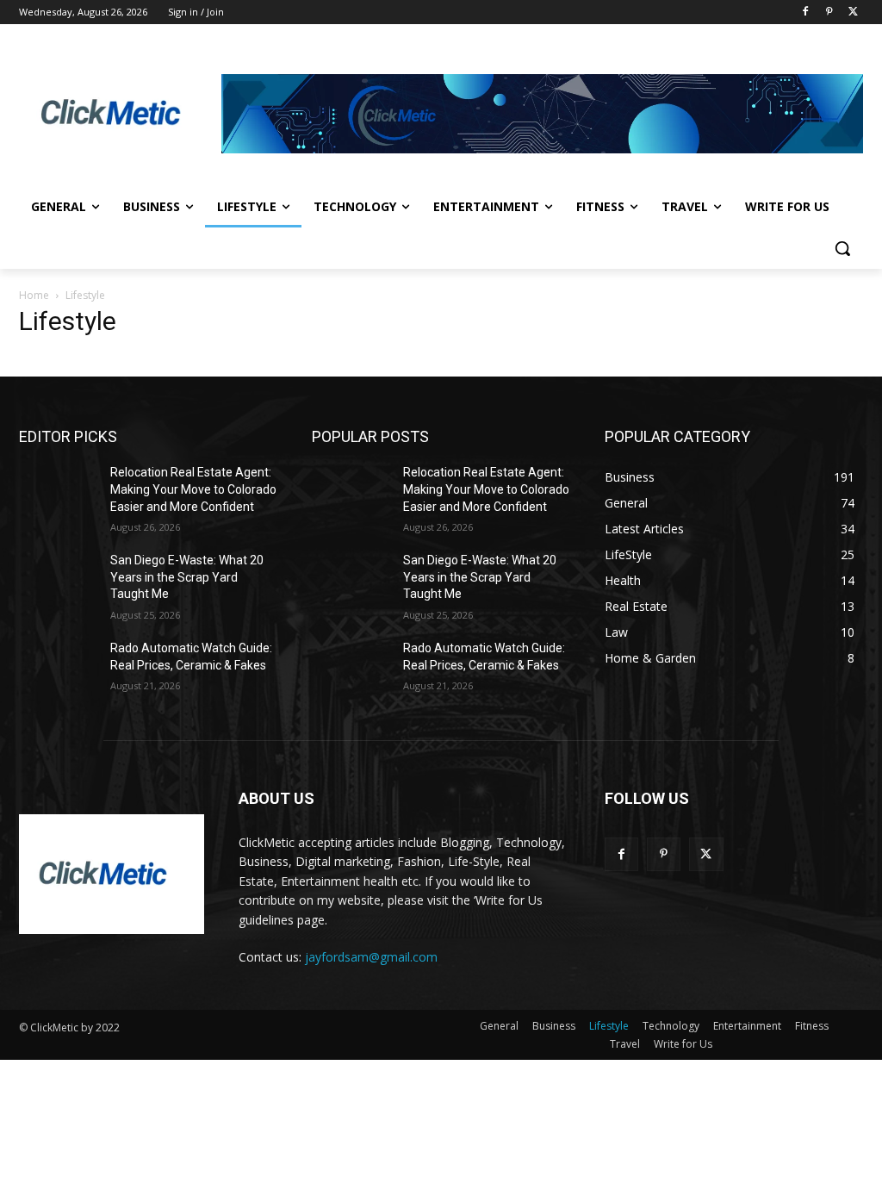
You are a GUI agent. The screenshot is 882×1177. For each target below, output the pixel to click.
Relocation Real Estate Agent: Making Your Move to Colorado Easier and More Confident (193, 489)
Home (34, 295)
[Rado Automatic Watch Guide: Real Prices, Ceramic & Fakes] (57, 667)
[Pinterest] (829, 12)
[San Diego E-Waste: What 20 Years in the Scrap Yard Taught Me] (57, 579)
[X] (853, 12)
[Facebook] (806, 12)
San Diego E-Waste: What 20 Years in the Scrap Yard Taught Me (187, 577)
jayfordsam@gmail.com (371, 957)
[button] (842, 248)
